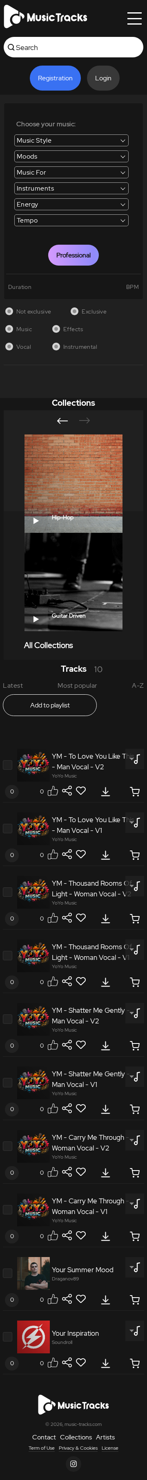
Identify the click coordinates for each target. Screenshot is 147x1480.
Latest (13, 685)
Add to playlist (50, 705)
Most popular (78, 685)
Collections (76, 1437)
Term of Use (42, 1448)
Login (103, 78)
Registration (55, 78)
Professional (73, 255)
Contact (44, 1437)
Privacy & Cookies (78, 1448)
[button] (62, 421)
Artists (105, 1437)
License (110, 1448)
